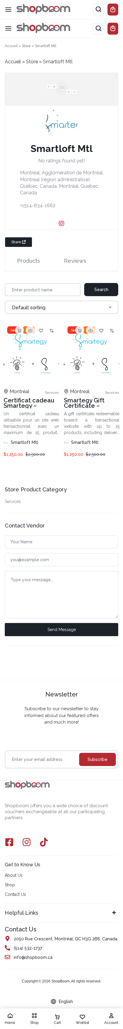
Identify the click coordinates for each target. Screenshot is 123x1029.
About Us (14, 875)
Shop (10, 884)
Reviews (75, 261)
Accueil (11, 46)
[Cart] (112, 29)
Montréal (19, 391)
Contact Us (15, 894)
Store (26, 46)
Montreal (80, 391)
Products (28, 261)
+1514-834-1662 (38, 205)
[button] (19, 330)
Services (13, 501)
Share (16, 242)
